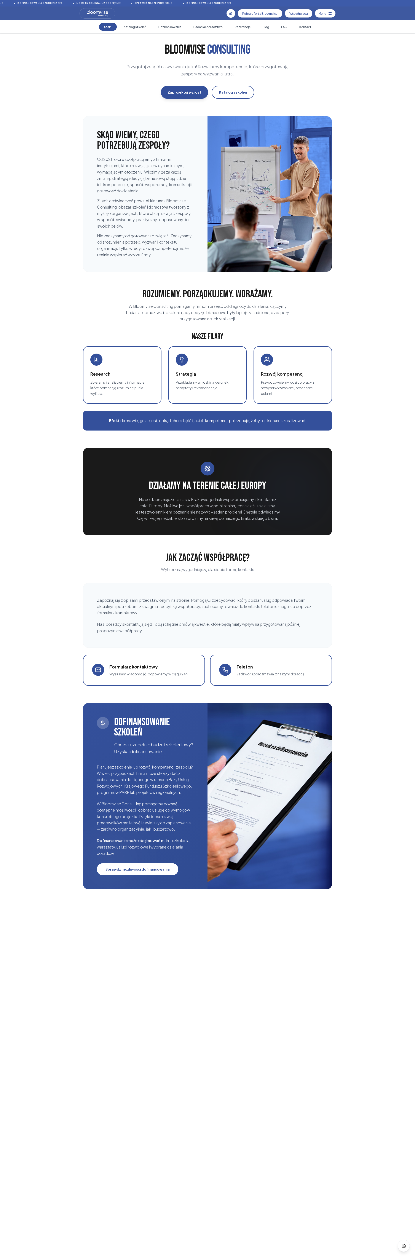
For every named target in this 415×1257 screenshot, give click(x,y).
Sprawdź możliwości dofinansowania (137, 869)
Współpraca (298, 13)
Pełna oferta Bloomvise (260, 13)
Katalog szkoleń (233, 92)
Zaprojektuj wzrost (184, 92)
